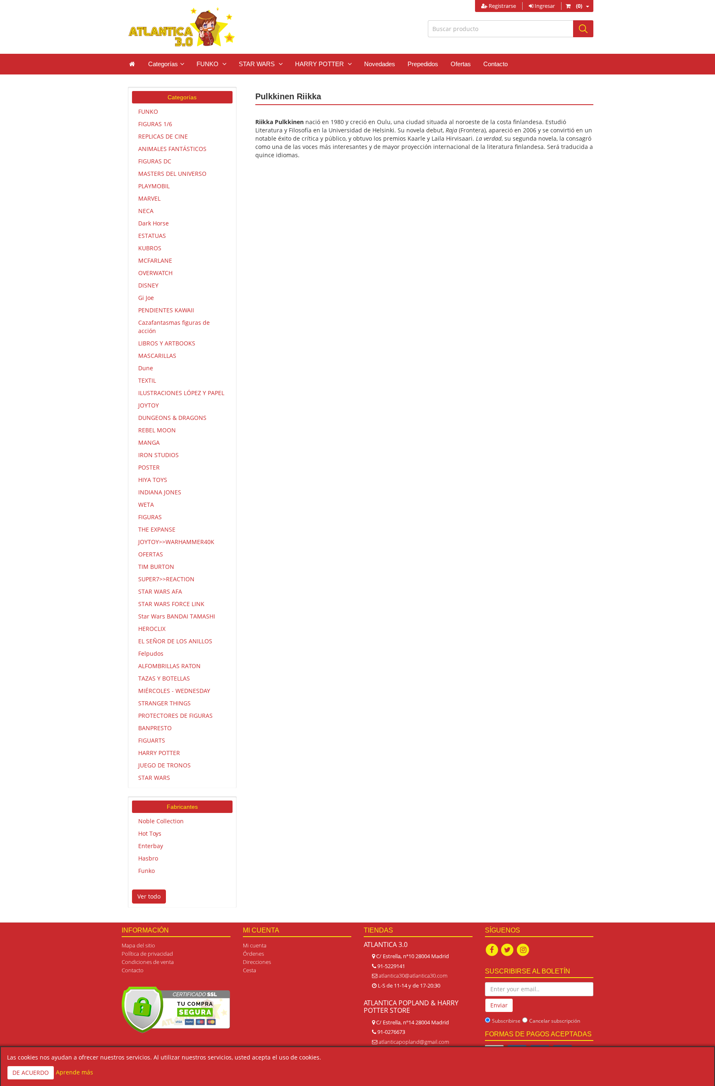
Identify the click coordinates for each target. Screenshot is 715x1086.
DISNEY (148, 285)
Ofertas (461, 63)
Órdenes (253, 953)
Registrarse (501, 6)
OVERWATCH (155, 273)
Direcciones (257, 962)
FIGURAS (150, 517)
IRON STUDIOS (158, 455)
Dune (145, 368)
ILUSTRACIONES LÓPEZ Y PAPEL (181, 393)
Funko (146, 871)
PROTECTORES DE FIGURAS (175, 715)
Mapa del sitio (138, 945)
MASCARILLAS (157, 356)
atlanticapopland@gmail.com (414, 1041)
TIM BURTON (156, 567)
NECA (146, 211)
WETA (146, 504)
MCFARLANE (155, 260)
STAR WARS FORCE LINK (171, 604)
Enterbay (150, 846)
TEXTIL (147, 380)
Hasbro (148, 858)
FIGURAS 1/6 (155, 124)
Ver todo (149, 896)
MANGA (149, 442)
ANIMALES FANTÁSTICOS (172, 149)
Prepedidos (423, 63)
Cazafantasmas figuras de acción (174, 327)
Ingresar (544, 6)
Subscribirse (506, 1020)
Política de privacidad (147, 953)
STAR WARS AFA (160, 591)
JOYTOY (148, 405)
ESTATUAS (152, 236)
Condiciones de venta (148, 962)
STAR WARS (154, 778)
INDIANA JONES (159, 492)
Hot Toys (149, 833)
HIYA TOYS (152, 480)
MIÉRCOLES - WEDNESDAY (174, 691)
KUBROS (149, 248)
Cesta (249, 970)
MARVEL (149, 198)
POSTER (149, 467)
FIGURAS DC (154, 161)
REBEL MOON (157, 430)
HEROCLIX (152, 629)
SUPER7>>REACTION (166, 579)
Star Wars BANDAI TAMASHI (176, 616)
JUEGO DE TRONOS (164, 765)
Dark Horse (153, 223)
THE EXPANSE (156, 529)
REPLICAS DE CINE (163, 136)
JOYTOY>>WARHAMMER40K (176, 542)
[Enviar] (583, 28)
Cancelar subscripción (554, 1020)
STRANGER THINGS (164, 703)
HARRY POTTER (159, 753)
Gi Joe (146, 298)
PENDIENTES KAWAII (166, 310)
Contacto (495, 63)
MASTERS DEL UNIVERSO (172, 173)
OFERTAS (150, 554)
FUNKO (148, 111)
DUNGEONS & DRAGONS (172, 418)
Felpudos (150, 653)
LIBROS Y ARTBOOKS (166, 343)
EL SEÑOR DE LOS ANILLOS (175, 641)
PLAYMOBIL (154, 186)
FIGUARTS (151, 740)
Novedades (379, 63)
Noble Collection (161, 821)
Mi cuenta (254, 945)
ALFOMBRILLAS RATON (169, 666)
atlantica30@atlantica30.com (413, 975)
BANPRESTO (155, 728)
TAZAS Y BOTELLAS (164, 678)
